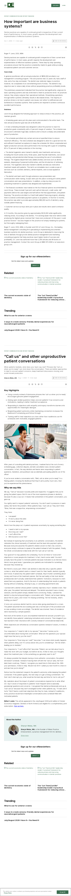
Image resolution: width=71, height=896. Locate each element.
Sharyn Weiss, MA (10, 378)
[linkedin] (32, 47)
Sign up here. (19, 706)
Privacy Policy (8, 893)
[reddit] (38, 47)
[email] (42, 47)
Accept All (62, 892)
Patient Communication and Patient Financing (19, 16)
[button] (5, 5)
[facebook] (29, 47)
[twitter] (35, 47)
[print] (66, 47)
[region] (35, 892)
